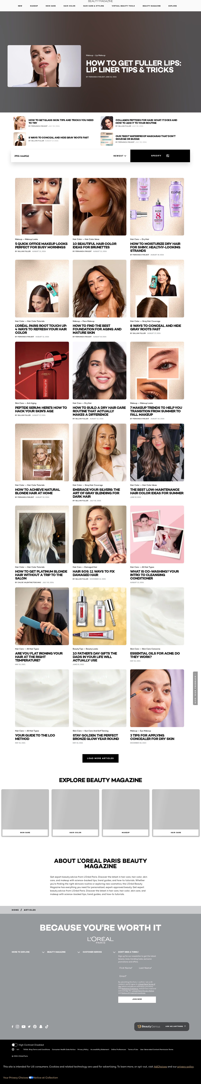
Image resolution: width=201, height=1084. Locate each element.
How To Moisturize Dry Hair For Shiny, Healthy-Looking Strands (155, 246)
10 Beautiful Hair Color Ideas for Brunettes (94, 245)
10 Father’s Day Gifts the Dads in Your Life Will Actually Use (95, 656)
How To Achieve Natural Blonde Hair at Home (37, 491)
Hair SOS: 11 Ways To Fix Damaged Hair (93, 573)
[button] (195, 688)
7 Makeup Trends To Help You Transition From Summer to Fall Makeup (156, 410)
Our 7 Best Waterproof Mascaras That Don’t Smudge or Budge (145, 137)
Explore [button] (172, 6)
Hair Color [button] (69, 6)
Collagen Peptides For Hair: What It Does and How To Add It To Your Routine (146, 121)
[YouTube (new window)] (23, 1026)
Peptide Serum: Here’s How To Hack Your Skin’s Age (41, 409)
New (20, 6)
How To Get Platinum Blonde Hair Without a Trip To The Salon (41, 574)
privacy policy (185, 1066)
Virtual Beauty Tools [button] (123, 6)
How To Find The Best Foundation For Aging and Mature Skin (97, 328)
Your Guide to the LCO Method (35, 736)
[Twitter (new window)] (29, 1026)
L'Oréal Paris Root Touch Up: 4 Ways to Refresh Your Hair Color (41, 328)
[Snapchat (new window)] (41, 1026)
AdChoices (160, 1066)
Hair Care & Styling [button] (93, 6)
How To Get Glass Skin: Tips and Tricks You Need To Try (61, 121)
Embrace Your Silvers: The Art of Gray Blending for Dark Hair (96, 492)
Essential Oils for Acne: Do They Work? (155, 654)
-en (17, 1049)
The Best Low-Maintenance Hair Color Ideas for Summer (156, 491)
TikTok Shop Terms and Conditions (36, 1049)
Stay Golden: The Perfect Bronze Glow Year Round (96, 736)
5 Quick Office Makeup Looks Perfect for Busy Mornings (41, 245)
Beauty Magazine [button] (152, 6)
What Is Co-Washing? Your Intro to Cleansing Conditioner (154, 574)
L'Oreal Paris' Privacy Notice (143, 991)
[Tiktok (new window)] (47, 1026)
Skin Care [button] (51, 6)
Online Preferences (118, 1049)
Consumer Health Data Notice (64, 1049)
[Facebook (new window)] (12, 1026)
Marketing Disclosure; (130, 988)
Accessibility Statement (99, 1049)
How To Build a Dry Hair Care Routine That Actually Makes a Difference (99, 410)
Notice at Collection (45, 1077)
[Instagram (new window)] (17, 1026)
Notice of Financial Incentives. (133, 993)
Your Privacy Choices (16, 1077)
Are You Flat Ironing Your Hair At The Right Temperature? (38, 656)
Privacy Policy (83, 1049)
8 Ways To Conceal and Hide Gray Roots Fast (59, 137)
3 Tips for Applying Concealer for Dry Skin (152, 736)
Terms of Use (133, 1049)
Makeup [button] (34, 6)
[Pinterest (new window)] (35, 1026)
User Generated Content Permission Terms (156, 1049)
